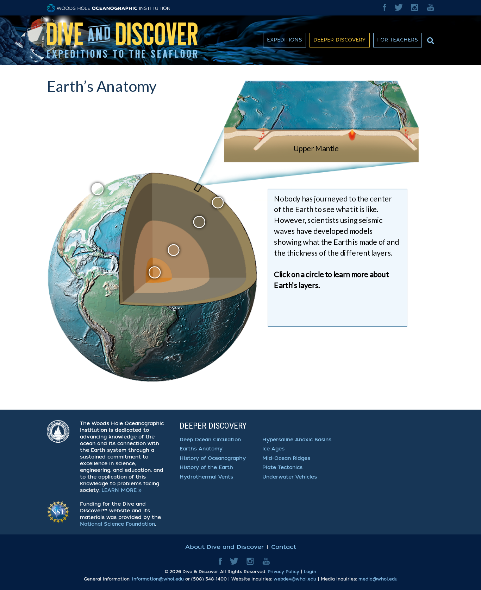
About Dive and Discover (224, 547)
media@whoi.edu (378, 579)
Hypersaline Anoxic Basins (296, 439)
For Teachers (397, 40)
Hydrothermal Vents (206, 477)
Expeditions (284, 40)
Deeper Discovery (339, 40)
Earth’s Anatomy (201, 448)
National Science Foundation (117, 524)
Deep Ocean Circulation (210, 439)
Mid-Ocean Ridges (286, 458)
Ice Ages (273, 448)
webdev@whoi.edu (295, 579)
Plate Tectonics (282, 467)
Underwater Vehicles (289, 477)
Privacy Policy (283, 572)
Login (310, 572)
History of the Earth (206, 467)
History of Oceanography (213, 458)
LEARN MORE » (121, 490)
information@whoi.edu (158, 579)
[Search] (429, 39)
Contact (283, 547)
